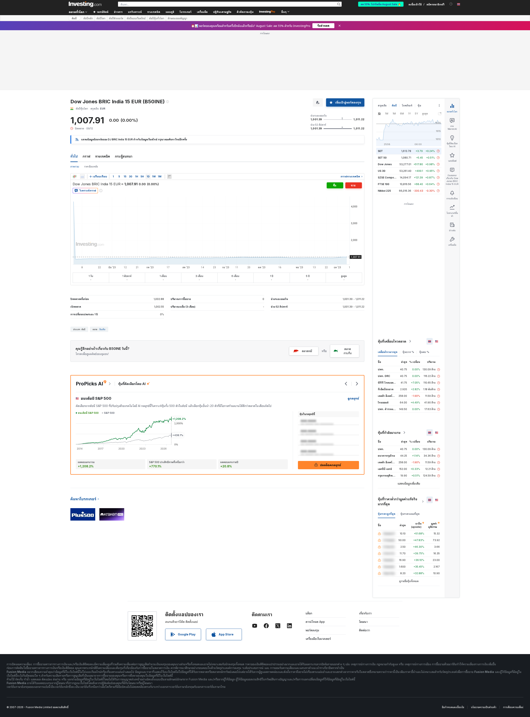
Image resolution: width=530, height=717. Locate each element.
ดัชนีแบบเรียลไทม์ (136, 18)
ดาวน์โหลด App (315, 621)
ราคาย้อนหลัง (91, 166)
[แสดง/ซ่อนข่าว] (169, 176)
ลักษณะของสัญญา (177, 18)
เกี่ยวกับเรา (365, 613)
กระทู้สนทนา (123, 156)
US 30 (381, 170)
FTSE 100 (383, 184)
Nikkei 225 (384, 190)
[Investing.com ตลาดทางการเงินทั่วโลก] (85, 4)
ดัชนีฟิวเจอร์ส (116, 18)
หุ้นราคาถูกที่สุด (386, 513)
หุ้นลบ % (424, 352)
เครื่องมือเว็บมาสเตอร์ (318, 638)
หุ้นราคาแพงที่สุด (409, 513)
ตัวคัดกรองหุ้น (245, 12)
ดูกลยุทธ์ (353, 398)
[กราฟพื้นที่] (82, 176)
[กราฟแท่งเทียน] (74, 176)
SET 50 (382, 157)
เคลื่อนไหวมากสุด (387, 352)
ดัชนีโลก (100, 18)
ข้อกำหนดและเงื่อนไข (453, 707)
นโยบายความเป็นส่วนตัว (483, 707)
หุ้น (419, 105)
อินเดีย (102, 329)
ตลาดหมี (307, 351)
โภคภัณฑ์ (407, 105)
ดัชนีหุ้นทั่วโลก (156, 18)
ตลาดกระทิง (348, 351)
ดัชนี (74, 18)
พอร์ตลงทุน (312, 630)
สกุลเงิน (382, 105)
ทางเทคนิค (102, 156)
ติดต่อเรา (364, 630)
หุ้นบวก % (408, 352)
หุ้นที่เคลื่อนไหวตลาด (392, 341)
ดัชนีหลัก (88, 18)
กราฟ (86, 156)
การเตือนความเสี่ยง (513, 707)
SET (380, 151)
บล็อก (309, 613)
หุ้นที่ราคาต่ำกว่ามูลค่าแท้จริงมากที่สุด (397, 501)
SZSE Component (388, 177)
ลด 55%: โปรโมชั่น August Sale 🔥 (381, 4)
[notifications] (451, 4)
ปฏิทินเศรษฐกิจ (222, 12)
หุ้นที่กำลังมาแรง (389, 433)
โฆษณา (363, 621)
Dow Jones (385, 164)
